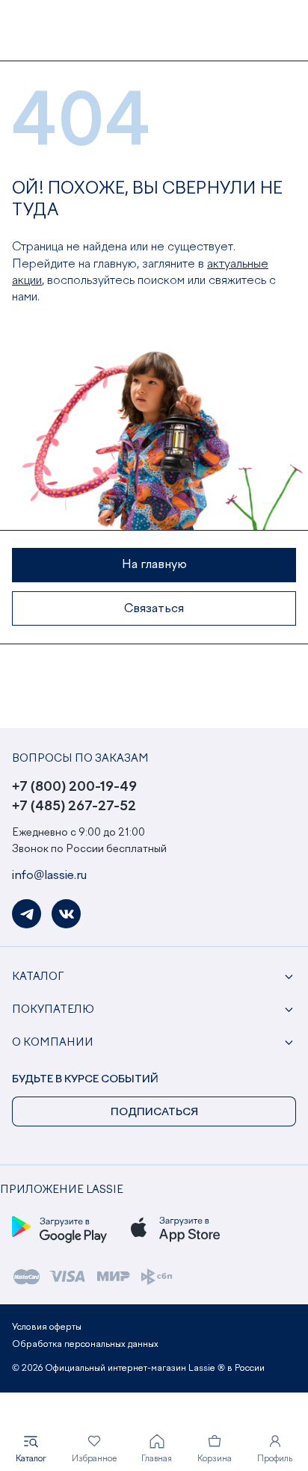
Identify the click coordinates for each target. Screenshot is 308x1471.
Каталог (38, 977)
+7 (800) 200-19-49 (74, 787)
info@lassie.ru (49, 876)
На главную (154, 565)
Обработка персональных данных (85, 1344)
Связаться (154, 609)
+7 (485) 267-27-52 (74, 806)
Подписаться (154, 1112)
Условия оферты (46, 1327)
